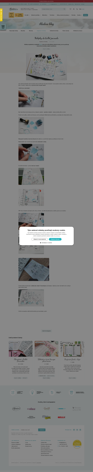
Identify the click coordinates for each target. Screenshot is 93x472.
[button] (46, 243)
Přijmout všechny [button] (55, 239)
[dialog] (46, 236)
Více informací (57, 235)
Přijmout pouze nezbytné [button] (40, 239)
